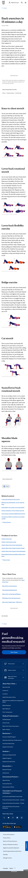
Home (5, 8)
